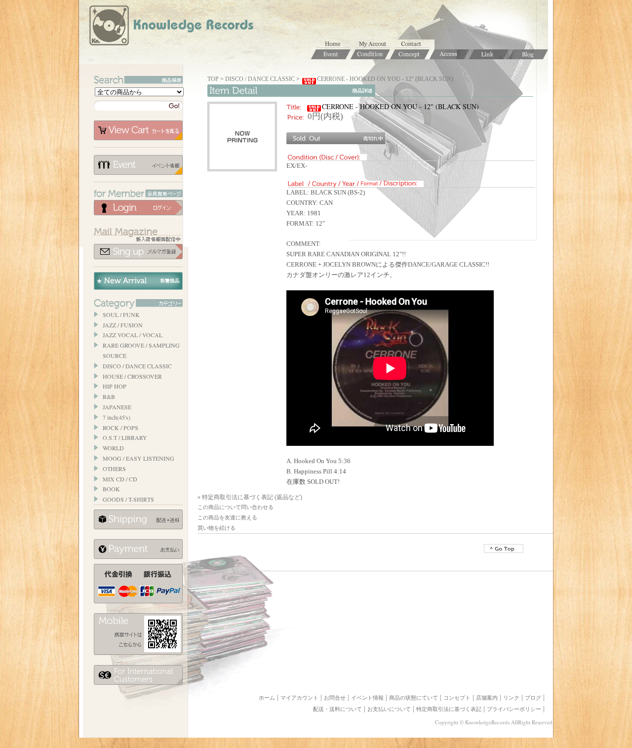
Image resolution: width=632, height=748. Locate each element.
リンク (511, 698)
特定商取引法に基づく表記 (448, 709)
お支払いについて (138, 549)
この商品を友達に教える (227, 517)
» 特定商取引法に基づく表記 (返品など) (250, 497)
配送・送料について (337, 709)
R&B (109, 396)
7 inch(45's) (116, 417)
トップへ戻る (503, 548)
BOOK (111, 489)
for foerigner (138, 675)
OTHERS (114, 468)
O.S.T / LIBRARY (125, 437)
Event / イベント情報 (331, 54)
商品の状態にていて (413, 698)
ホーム (336, 44)
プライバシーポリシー (514, 709)
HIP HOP (114, 386)
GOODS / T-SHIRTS (128, 499)
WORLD (113, 448)
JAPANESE (117, 407)
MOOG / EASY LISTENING (138, 458)
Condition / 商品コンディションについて (370, 54)
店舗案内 (487, 698)
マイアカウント (375, 44)
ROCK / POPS (120, 428)
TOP (213, 79)
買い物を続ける (217, 528)
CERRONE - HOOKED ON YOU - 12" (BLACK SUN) (385, 79)
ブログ (533, 698)
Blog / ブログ (528, 54)
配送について (138, 519)
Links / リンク (489, 54)
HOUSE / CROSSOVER (132, 376)
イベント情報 (138, 165)
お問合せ (414, 44)
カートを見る (138, 130)
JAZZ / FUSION (123, 325)
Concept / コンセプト (410, 54)
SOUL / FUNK (121, 314)
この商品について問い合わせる (236, 507)
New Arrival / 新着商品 (138, 281)
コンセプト (457, 698)
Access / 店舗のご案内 (449, 54)
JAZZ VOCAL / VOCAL (132, 335)
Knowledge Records (170, 27)
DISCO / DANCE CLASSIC (137, 366)
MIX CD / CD (120, 479)
